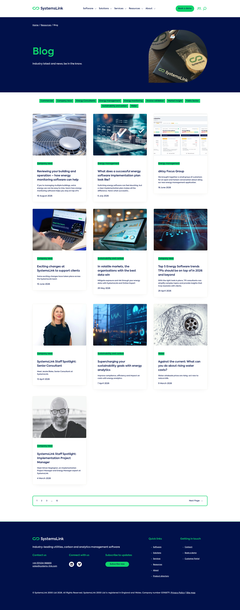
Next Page (196, 501)
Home (35, 25)
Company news (64, 101)
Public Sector (192, 101)
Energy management (109, 101)
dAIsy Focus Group (171, 171)
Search (40, 3)
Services (118, 8)
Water (134, 106)
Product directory (161, 576)
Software (88, 8)
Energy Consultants (85, 101)
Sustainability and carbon (114, 106)
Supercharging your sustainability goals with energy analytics (120, 365)
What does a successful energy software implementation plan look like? (119, 175)
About (149, 8)
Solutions (104, 8)
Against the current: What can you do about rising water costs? (179, 365)
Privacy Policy (178, 593)
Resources (134, 8)
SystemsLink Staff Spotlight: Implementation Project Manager (56, 458)
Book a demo (185, 8)
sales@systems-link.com (44, 566)
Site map (190, 593)
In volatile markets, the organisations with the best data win (117, 270)
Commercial (47, 101)
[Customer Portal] (199, 8)
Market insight (175, 101)
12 (57, 501)
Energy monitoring (133, 101)
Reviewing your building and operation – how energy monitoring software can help (58, 175)
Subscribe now (117, 564)
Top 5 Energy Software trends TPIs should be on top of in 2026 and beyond (180, 270)
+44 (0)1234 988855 (42, 563)
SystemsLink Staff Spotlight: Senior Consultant (56, 363)
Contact (188, 547)
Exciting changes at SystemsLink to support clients (58, 268)
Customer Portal (192, 559)
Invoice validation (155, 101)
